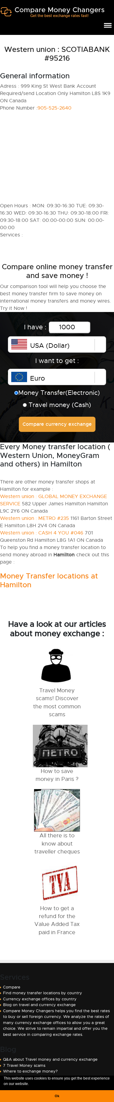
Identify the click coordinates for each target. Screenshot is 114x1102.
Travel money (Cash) (59, 405)
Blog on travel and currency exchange (39, 1004)
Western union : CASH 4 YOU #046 (41, 533)
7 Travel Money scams (24, 1065)
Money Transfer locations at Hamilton (49, 580)
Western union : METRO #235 (34, 518)
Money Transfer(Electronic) (59, 393)
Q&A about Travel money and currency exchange (50, 1059)
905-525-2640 (54, 108)
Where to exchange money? (30, 1071)
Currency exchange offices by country (40, 999)
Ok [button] (57, 1096)
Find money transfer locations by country (42, 992)
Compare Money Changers (52, 14)
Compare (11, 987)
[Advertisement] (57, 157)
